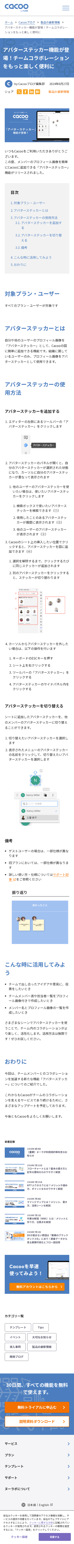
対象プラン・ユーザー (29, 202)
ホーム (9, 22)
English (44, 1505)
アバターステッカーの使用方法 (36, 217)
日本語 (31, 1505)
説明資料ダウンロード (37, 1421)
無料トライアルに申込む (37, 1407)
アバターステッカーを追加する (41, 225)
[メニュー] (65, 8)
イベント (15, 1337)
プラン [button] (9, 1455)
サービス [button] (11, 1443)
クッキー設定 (19, 1537)
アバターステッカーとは (31, 210)
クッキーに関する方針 (41, 1522)
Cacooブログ (27, 22)
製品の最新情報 (50, 22)
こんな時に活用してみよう (33, 257)
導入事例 (15, 1347)
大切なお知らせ (42, 1337)
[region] (37, 1527)
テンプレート (18, 1327)
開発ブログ (16, 1357)
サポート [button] (11, 1477)
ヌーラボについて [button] (17, 1488)
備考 (24, 247)
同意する (54, 1536)
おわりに (20, 264)
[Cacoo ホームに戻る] (16, 8)
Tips (41, 1327)
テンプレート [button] (14, 1466)
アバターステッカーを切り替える (41, 238)
